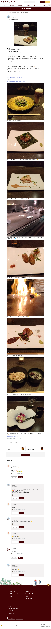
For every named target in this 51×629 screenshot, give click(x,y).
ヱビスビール (18, 436)
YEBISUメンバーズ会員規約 (14, 608)
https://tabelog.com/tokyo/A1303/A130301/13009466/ (16, 81)
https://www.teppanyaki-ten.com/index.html (14, 77)
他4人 (18, 473)
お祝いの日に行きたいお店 (11, 436)
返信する (20, 477)
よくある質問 (11, 595)
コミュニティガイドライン (13, 593)
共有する (17, 442)
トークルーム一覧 (12, 591)
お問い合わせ (11, 596)
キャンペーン (36, 5)
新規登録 (42, 2)
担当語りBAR (12, 5)
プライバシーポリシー (13, 611)
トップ (8, 12)
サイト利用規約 (11, 610)
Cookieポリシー (12, 613)
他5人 (18, 553)
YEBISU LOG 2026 (29, 591)
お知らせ (28, 5)
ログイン (47, 2)
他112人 (14, 438)
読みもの (44, 5)
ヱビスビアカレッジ (30, 598)
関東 (18, 12)
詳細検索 (36, 2)
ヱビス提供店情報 (13, 12)
